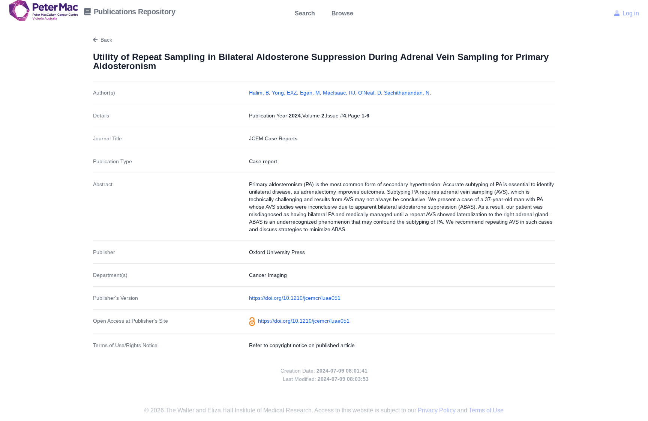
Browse (342, 13)
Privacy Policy (437, 410)
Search (305, 13)
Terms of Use (486, 410)
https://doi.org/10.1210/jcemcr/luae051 (294, 298)
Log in (630, 13)
